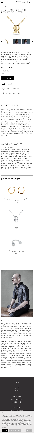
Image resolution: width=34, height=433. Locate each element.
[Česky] (23, 2)
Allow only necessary (15, 430)
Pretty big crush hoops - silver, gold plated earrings (16, 199)
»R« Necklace (16, 226)
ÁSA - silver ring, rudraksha (16, 251)
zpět (4, 7)
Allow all (5, 430)
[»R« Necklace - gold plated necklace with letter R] (17, 26)
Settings (29, 430)
